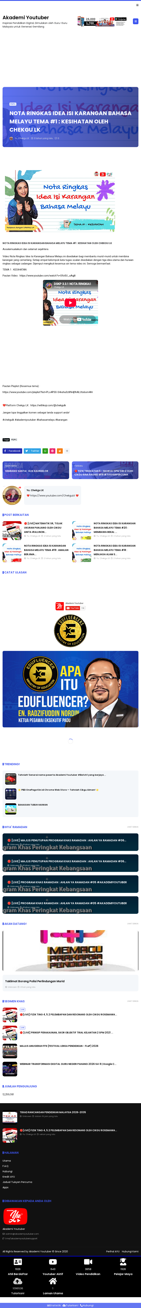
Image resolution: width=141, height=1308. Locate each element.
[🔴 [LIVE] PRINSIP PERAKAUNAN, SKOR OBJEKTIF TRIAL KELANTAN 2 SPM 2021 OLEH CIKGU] (10, 1039)
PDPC (12, 104)
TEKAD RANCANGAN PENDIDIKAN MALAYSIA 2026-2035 (53, 1112)
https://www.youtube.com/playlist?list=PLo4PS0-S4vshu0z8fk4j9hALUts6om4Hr (48, 392)
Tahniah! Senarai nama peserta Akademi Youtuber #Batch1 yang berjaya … (62, 775)
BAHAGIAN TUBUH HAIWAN (33, 804)
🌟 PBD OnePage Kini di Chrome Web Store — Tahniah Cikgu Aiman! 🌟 (58, 790)
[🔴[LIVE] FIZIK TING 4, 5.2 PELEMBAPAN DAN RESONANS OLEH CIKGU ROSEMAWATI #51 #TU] (12, 6)
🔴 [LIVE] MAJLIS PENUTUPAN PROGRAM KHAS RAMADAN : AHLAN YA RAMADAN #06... (66, 841)
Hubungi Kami (130, 1251)
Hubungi (7, 1171)
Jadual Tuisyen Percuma (17, 1182)
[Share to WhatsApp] (45, 451)
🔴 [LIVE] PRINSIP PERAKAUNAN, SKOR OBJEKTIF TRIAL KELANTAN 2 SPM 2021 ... (66, 1032)
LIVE (5, 5)
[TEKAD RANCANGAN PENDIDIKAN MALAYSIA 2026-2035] (10, 1124)
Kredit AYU (9, 1177)
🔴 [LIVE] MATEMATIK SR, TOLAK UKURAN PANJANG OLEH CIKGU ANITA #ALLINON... (43, 528)
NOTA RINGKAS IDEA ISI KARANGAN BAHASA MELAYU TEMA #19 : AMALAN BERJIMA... (46, 550)
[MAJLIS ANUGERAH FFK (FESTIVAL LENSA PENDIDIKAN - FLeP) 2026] (10, 1057)
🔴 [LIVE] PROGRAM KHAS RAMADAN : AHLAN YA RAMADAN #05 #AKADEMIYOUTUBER (67, 882)
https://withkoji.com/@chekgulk (48, 405)
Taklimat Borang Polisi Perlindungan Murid (34, 981)
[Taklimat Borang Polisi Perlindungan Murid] (70, 951)
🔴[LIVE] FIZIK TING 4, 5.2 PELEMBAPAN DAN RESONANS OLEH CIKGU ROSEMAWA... (58, 5)
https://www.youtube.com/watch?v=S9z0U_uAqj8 (47, 275)
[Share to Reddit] (60, 451)
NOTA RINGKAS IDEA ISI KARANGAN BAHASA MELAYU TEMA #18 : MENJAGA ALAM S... (114, 550)
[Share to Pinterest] (52, 451)
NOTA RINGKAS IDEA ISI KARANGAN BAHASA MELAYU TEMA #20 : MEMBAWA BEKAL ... (114, 528)
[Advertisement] (70, 56)
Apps (5, 1187)
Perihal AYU (113, 1251)
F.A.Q (5, 1166)
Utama (7, 1161)
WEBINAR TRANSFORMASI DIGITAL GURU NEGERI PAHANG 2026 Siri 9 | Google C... (68, 1064)
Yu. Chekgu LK (35, 490)
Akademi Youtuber (26, 17)
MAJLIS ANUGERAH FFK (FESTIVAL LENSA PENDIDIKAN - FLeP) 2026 (59, 1046)
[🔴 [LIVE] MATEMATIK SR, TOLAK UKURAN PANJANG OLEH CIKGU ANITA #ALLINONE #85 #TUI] (12, 539)
